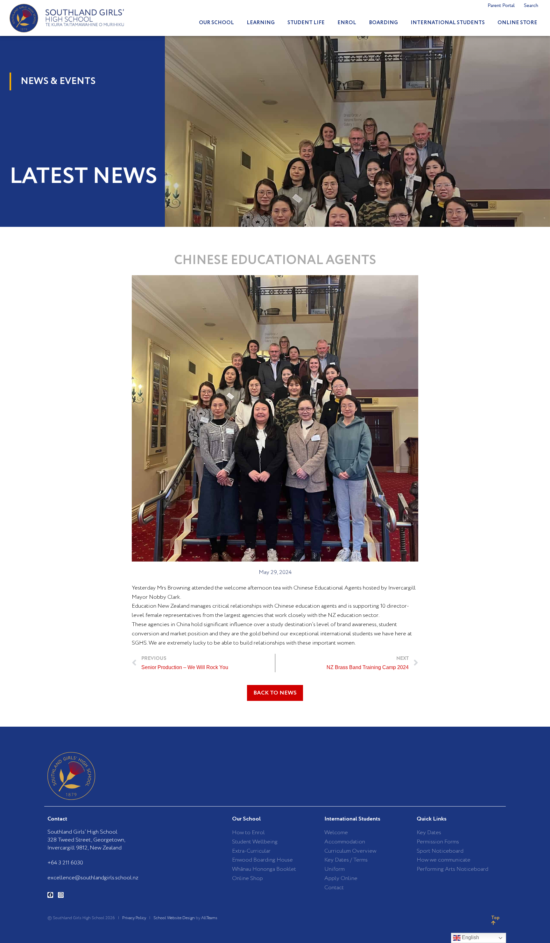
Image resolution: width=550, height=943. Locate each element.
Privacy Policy (134, 918)
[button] (275, 693)
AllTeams (209, 918)
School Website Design (174, 918)
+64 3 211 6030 (65, 863)
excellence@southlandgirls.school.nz (92, 878)
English (470, 937)
